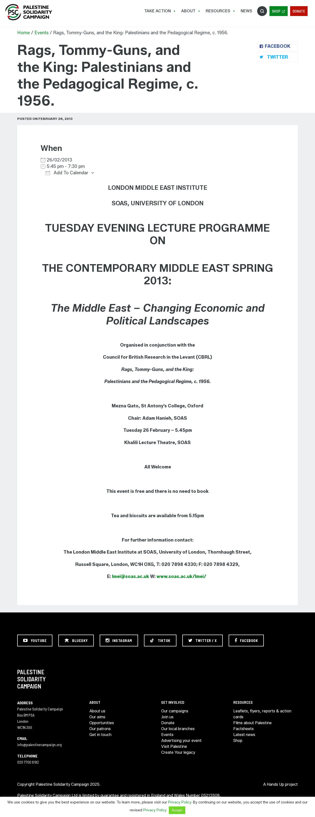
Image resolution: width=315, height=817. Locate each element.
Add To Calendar (70, 173)
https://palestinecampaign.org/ (28, 12)
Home (23, 32)
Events (41, 32)
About (188, 11)
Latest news (244, 734)
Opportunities (101, 723)
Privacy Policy (179, 802)
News (246, 11)
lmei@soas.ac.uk (130, 576)
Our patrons (100, 728)
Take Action (157, 11)
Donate (299, 11)
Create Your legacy (178, 752)
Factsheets (243, 728)
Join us (167, 717)
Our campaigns (174, 711)
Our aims (97, 717)
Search (262, 11)
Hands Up (275, 784)
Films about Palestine (252, 723)
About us (97, 711)
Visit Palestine (174, 746)
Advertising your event (181, 740)
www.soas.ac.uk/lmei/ (181, 576)
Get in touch (100, 734)
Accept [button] (177, 810)
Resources (218, 11)
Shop (276, 11)
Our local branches (178, 728)
